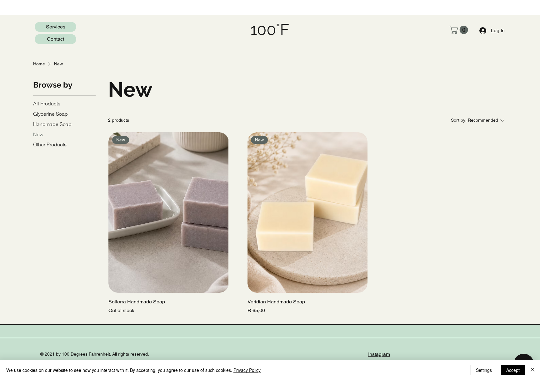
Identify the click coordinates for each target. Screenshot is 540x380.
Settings (484, 370)
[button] (459, 30)
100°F (269, 29)
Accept (513, 370)
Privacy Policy (247, 370)
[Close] (532, 370)
